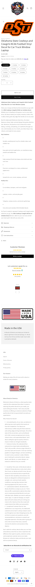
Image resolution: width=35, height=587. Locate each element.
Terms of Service (7, 360)
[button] (3, 8)
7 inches (5, 72)
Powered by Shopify (23, 583)
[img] (17, 268)
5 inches (14, 68)
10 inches (5, 76)
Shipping (3, 56)
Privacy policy (6, 367)
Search (5, 356)
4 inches (5, 68)
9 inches (22, 72)
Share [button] (4, 240)
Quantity (3, 79)
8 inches (14, 72)
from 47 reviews (16, 270)
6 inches (22, 68)
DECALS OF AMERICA (15, 583)
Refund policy (6, 364)
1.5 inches (5, 65)
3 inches (23, 65)
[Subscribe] (29, 550)
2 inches (15, 65)
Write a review (17, 256)
